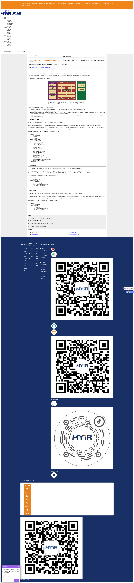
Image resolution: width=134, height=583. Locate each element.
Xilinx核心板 (10, 23)
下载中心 (9, 33)
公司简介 (9, 42)
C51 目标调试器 (34, 234)
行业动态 (9, 38)
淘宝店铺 (6, 12)
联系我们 (9, 45)
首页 (5, 17)
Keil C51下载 (34, 67)
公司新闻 (9, 36)
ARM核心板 (9, 21)
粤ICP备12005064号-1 (30, 480)
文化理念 (9, 44)
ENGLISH (6, 10)
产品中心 (30, 55)
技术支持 (9, 32)
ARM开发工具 (10, 20)
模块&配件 (9, 26)
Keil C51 (35, 55)
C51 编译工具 (73, 232)
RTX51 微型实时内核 (74, 234)
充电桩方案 (9, 24)
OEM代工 (9, 30)
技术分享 (9, 39)
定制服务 (9, 29)
